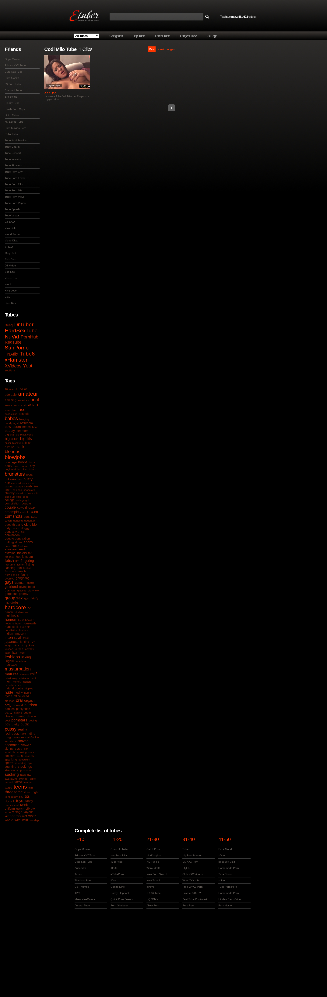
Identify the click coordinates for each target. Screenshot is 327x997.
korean (19, 648)
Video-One (11, 278)
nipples (29, 688)
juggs (8, 645)
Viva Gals (10, 227)
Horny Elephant (120, 892)
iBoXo (114, 867)
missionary (11, 678)
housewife (30, 623)
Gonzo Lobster (119, 849)
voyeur (28, 812)
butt (7, 483)
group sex (14, 598)
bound (24, 466)
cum (34, 512)
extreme (10, 553)
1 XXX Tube (153, 892)
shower (26, 745)
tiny (21, 796)
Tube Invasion (13, 159)
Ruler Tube (11, 134)
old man (9, 700)
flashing (10, 567)
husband (24, 630)
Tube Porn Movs (14, 196)
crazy (32, 507)
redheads (12, 733)
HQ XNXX (152, 899)
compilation (12, 503)
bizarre (9, 447)
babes (11, 418)
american (23, 400)
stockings (25, 766)
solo (20, 756)
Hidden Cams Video (230, 899)
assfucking (11, 413)
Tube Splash (12, 209)
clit (36, 493)
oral (19, 700)
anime (8, 405)
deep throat (12, 524)
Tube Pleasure (13, 165)
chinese (17, 489)
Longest (170, 49)
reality (22, 729)
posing (33, 720)
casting (9, 486)
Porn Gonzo (12, 77)
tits (27, 796)
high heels (12, 615)
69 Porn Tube (13, 84)
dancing (18, 520)
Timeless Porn (83, 880)
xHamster (16, 360)
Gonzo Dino (118, 886)
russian (19, 737)
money (17, 681)
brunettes (15, 474)
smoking (22, 752)
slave (18, 748)
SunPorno (17, 348)
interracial (13, 637)
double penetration (17, 538)
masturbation (18, 668)
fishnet (20, 564)
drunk (18, 542)
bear (35, 426)
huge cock (12, 626)
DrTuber (23, 324)
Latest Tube (162, 36)
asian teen (11, 410)
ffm (17, 560)
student (27, 770)
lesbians (12, 657)
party (8, 712)
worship (34, 820)
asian (33, 404)
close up (10, 496)
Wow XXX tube (191, 880)
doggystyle (12, 531)
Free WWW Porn (192, 886)
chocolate (29, 489)
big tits (26, 438)
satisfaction (32, 737)
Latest (160, 49)
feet (18, 556)
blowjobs (15, 457)
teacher (28, 782)
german (20, 582)
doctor (15, 528)
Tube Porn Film (14, 184)
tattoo (18, 782)
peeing (18, 712)
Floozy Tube (12, 102)
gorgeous (11, 593)
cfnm (8, 489)
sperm (9, 762)
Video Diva (11, 240)
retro (23, 733)
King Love (11, 290)
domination (12, 535)
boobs (22, 462)
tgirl (30, 787)
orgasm (30, 701)
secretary (10, 741)
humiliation (11, 630)
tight (35, 792)
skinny (9, 748)
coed (26, 496)
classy (29, 493)
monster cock (13, 685)
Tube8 (27, 354)
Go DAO (10, 221)
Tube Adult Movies (16, 140)
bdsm (16, 427)
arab (23, 405)
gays (9, 582)
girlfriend (11, 587)
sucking (12, 774)
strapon (10, 770)
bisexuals (17, 442)
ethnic (24, 545)
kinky (23, 645)
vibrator (31, 808)
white (32, 816)
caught (19, 486)
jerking (24, 641)
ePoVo (150, 886)
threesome (14, 792)
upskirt (20, 808)
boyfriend (10, 469)
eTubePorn (117, 874)
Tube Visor (117, 861)
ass (22, 409)
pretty (15, 724)
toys (19, 801)
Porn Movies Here (15, 127)
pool (7, 720)
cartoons (21, 483)
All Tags (212, 36)
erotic (15, 545)
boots (32, 462)
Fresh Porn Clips (15, 109)
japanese (12, 642)
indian (9, 633)
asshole (24, 413)
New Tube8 (153, 880)
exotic (23, 549)
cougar (26, 503)
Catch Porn (153, 849)
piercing (9, 716)
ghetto (30, 582)
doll (23, 531)
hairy (34, 598)
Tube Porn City (14, 171)
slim (26, 748)
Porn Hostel (225, 905)
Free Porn (188, 905)
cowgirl (22, 507)
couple (10, 507)
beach (26, 426)
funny (24, 574)
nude (9, 692)
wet (24, 816)
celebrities (31, 486)
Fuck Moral (225, 849)
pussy (10, 728)
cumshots (13, 516)
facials (22, 553)
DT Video (10, 265)
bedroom (22, 430)
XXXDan (50, 93)
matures (12, 674)
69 (25, 389)
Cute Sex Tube (14, 71)
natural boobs (14, 688)
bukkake (10, 479)
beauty (10, 431)
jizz (33, 641)
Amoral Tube (82, 905)
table (33, 778)
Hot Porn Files (119, 855)
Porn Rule (11, 303)
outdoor (30, 705)
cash (31, 483)
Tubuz (78, 874)
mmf (33, 678)
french (22, 571)
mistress (24, 678)
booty (8, 466)
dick (24, 524)
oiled (25, 696)
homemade (14, 619)
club (18, 496)
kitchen (9, 648)
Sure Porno (225, 874)
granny (23, 593)
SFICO (9, 246)
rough (8, 737)
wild (25, 820)
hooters (9, 623)
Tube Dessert (13, 152)
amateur (28, 394)
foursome (10, 571)
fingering (27, 561)
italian (26, 637)
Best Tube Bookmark (194, 899)
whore (9, 820)
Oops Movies (12, 59)
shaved (22, 741)
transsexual (12, 805)
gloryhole (33, 590)
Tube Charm (12, 146)
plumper (32, 716)
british (32, 469)
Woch (8, 284)
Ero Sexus (11, 96)
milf (33, 674)
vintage (17, 812)
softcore (10, 755)
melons (24, 674)
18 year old (11, 389)
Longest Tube (188, 36)
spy (30, 762)
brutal (29, 474)
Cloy (7, 296)
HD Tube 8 (152, 861)
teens (20, 787)
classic (20, 493)
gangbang (23, 578)
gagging (9, 578)
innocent (20, 633)
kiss (31, 645)
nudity (19, 692)
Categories (116, 36)
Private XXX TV (191, 892)
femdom (27, 556)
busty (28, 479)
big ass (9, 434)
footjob (27, 567)
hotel (18, 623)
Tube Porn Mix (13, 190)
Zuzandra (80, 867)
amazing (10, 400)
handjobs (12, 602)
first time (10, 564)
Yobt (27, 366)
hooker (29, 619)
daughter (29, 520)
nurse (27, 692)
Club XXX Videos (192, 874)
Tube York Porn (227, 886)
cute (34, 516)
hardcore (15, 607)
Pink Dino (10, 259)
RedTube (13, 342)
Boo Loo (10, 271)
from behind (12, 574)
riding (31, 733)
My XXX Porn (190, 861)
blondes (12, 451)
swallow (25, 774)
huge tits (25, 626)
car (13, 483)
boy (32, 466)
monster (27, 681)
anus (16, 405)
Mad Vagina (153, 855)
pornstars (19, 720)
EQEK (186, 867)
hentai (9, 612)
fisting (30, 564)
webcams (13, 816)
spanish (29, 755)
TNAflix (11, 354)
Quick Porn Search (122, 899)
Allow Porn (152, 905)
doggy (25, 528)
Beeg (9, 325)
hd (29, 608)
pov (7, 724)
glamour (10, 590)
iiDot (113, 880)
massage (11, 664)
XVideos (13, 365)
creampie (12, 512)
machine (21, 661)
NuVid (12, 337)
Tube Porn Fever (15, 177)
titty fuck (10, 801)
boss (16, 466)
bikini (8, 442)
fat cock (9, 556)
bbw (8, 427)
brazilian (22, 469)
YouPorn (10, 370)
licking (26, 657)
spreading (20, 762)
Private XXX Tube (15, 65)
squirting (10, 766)
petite (27, 712)
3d (21, 389)
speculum (24, 759)
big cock (12, 439)
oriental (18, 705)
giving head (27, 586)
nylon (8, 696)
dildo (33, 524)
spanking (11, 759)
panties (10, 708)
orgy (8, 705)
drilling (9, 542)
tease (8, 787)
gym (26, 598)
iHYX (77, 892)
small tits (10, 752)
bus (20, 479)
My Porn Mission (192, 855)
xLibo (221, 880)
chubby (10, 493)
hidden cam (22, 612)
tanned (9, 782)
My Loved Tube (14, 121)
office (17, 696)
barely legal (12, 423)
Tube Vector (12, 215)
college (10, 500)
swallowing (11, 778)
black (20, 447)
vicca (8, 812)
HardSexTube (21, 331)
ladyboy (29, 648)
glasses (21, 590)
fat (29, 553)
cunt (27, 516)
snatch (32, 752)
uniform (10, 808)
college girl (22, 500)
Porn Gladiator (119, 905)
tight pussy (11, 796)
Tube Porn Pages (15, 202)
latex (7, 652)
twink (24, 805)
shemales (12, 745)
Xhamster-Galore (85, 899)
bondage (11, 462)
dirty (7, 528)
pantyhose (23, 708)
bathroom (26, 423)
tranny (29, 801)
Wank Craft (153, 867)
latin (15, 652)
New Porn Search (156, 874)
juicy (16, 645)
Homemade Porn (228, 867)
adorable (11, 394)
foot (19, 567)
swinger (23, 778)
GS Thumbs (82, 886)
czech (8, 520)
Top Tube (139, 36)
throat (27, 792)
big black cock (24, 434)
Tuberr (186, 849)
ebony (28, 542)
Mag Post (10, 253)
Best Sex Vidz (226, 861)
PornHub (29, 336)
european (11, 549)
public (25, 724)
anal (34, 399)
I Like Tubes (12, 115)
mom (8, 681)
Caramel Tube (13, 90)
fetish (9, 560)
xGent (222, 855)
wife (18, 820)
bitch (28, 442)
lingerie (10, 661)
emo (7, 545)
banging (24, 419)
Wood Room (12, 234)
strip (19, 770)
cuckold (24, 512)
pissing (20, 716)
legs (22, 652)
